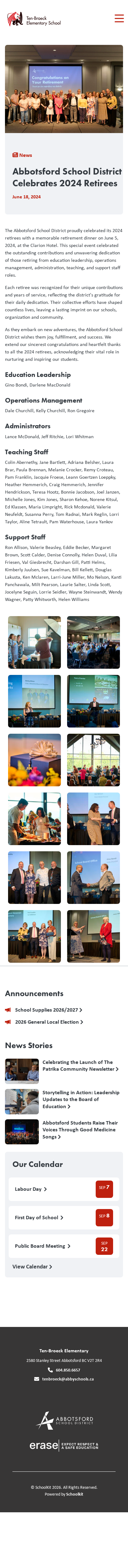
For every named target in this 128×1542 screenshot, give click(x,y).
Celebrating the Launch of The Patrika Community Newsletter (79, 1066)
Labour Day (29, 1189)
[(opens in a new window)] (64, 1420)
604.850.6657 (68, 1370)
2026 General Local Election (47, 1022)
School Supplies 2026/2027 (47, 1009)
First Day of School (37, 1217)
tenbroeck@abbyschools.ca (68, 1379)
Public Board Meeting (40, 1246)
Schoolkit (74, 1494)
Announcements (34, 993)
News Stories (29, 1045)
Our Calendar (37, 1164)
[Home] (40, 18)
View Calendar (30, 1266)
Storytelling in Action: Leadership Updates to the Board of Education (81, 1099)
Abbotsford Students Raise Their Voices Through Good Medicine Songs (80, 1129)
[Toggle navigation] (119, 18)
